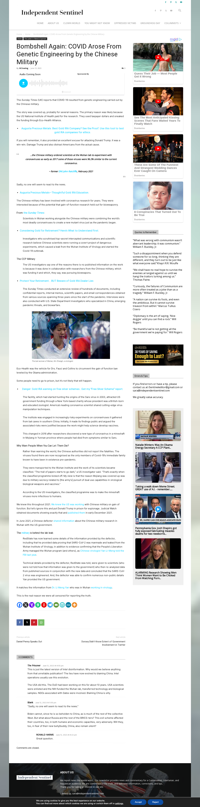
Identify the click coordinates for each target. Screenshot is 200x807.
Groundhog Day (150, 23)
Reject (155, 802)
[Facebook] (165, 2)
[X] (176, 2)
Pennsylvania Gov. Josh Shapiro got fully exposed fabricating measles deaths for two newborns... (156, 531)
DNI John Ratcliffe (67, 171)
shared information (63, 520)
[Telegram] (50, 605)
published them (76, 512)
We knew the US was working (67, 504)
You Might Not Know (97, 23)
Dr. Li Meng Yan (60, 587)
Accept (138, 802)
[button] (179, 10)
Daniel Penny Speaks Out (29, 641)
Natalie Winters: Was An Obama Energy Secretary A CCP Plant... (153, 446)
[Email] (56, 605)
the (33, 212)
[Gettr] (44, 605)
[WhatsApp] (41, 622)
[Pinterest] (170, 2)
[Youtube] (181, 2)
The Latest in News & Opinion (35, 39)
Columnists (171, 23)
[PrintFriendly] (62, 605)
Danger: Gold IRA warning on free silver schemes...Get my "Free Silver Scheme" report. (72, 389)
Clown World (71, 23)
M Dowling (23, 68)
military (25, 532)
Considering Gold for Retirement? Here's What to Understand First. (59, 230)
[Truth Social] (32, 605)
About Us (53, 23)
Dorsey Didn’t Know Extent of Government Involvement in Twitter (103, 643)
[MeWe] (68, 605)
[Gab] (38, 605)
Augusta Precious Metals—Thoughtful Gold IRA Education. (54, 192)
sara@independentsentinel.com (88, 793)
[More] (74, 605)
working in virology (101, 587)
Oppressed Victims (125, 23)
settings (119, 803)
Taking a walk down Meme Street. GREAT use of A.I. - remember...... (155, 488)
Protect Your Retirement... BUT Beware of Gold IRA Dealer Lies (56, 280)
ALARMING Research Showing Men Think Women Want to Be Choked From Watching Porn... (155, 575)
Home (40, 23)
